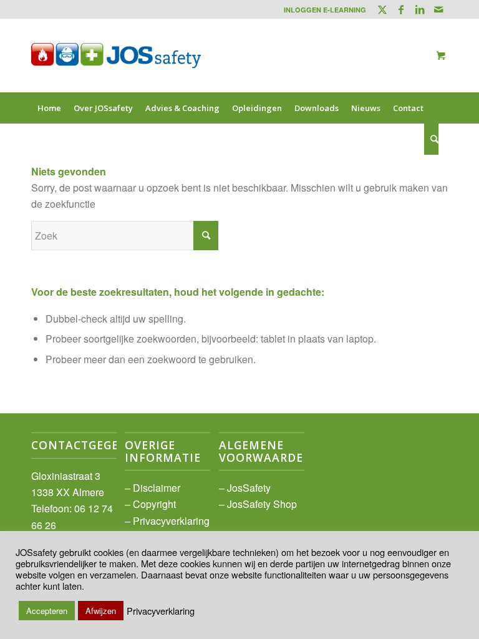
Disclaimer (156, 487)
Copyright (154, 504)
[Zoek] (431, 139)
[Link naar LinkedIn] (419, 9)
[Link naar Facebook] (401, 9)
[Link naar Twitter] (382, 9)
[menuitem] (322, 9)
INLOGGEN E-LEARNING (325, 9)
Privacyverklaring (171, 521)
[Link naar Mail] (438, 9)
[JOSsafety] (116, 55)
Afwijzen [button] (100, 611)
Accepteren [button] (46, 611)
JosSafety (249, 487)
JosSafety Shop (262, 504)
